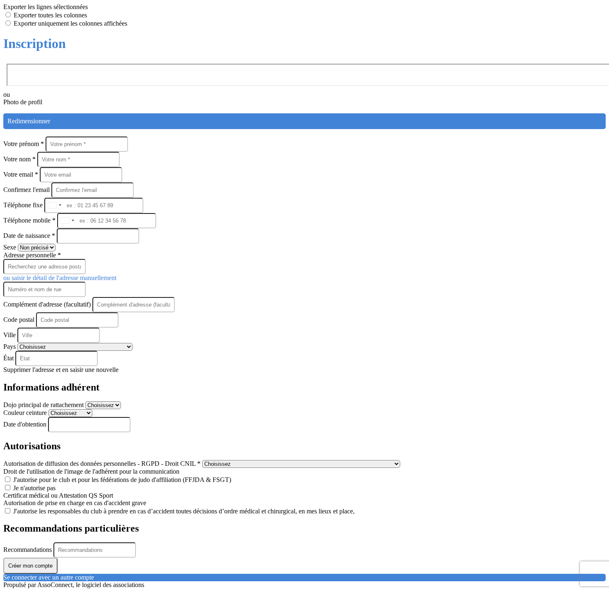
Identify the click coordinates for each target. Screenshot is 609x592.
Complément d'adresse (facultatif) (47, 304)
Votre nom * (20, 159)
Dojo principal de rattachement (44, 404)
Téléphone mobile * (30, 220)
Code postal (18, 319)
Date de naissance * (30, 235)
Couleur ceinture (25, 412)
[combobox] (54, 205)
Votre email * (21, 174)
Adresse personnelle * (32, 255)
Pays (10, 346)
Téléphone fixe (23, 205)
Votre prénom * (24, 143)
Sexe (10, 247)
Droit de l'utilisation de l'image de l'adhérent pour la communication (91, 471)
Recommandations (28, 549)
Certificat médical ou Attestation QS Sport (58, 495)
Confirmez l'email (26, 189)
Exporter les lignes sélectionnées (45, 6)
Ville (10, 334)
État (9, 358)
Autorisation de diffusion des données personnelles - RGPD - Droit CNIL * (102, 463)
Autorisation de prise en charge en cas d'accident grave (74, 502)
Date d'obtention (25, 424)
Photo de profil (22, 101)
